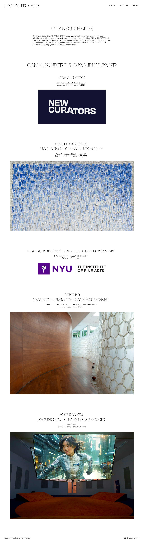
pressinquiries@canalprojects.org (17, 538)
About (112, 6)
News (135, 6)
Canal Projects (21, 6)
